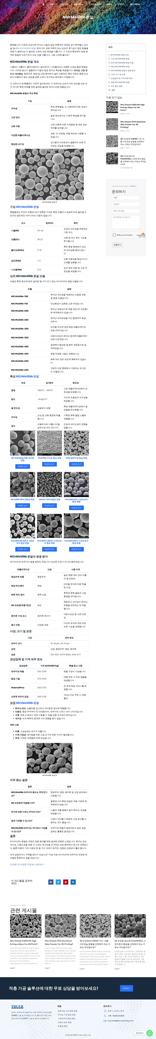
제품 (51, 4)
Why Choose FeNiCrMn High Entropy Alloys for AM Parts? (132, 107)
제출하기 (117, 244)
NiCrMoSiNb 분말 (27, 48)
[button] (50, 882)
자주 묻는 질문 (96, 4)
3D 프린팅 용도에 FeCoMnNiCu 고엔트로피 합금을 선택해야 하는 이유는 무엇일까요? (130, 944)
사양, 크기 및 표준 (118, 74)
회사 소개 (64, 4)
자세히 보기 (23, 466)
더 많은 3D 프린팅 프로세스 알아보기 (27, 864)
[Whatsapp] (150, 1033)
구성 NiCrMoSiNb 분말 (120, 58)
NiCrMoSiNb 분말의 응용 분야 (123, 70)
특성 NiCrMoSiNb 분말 (120, 66)
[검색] (147, 4)
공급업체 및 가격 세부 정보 (122, 78)
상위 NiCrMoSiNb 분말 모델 (122, 62)
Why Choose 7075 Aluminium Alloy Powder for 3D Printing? (133, 124)
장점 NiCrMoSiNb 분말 (120, 82)
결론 (113, 90)
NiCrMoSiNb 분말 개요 (119, 55)
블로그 (109, 4)
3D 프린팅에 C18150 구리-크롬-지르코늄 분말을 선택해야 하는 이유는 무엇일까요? (132, 141)
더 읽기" (12, 968)
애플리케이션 (78, 4)
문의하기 (121, 4)
